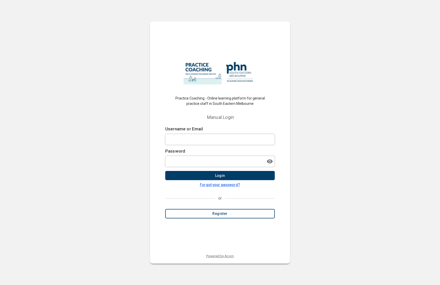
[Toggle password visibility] (270, 161)
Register (219, 214)
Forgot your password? (220, 185)
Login (220, 176)
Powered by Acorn (220, 256)
